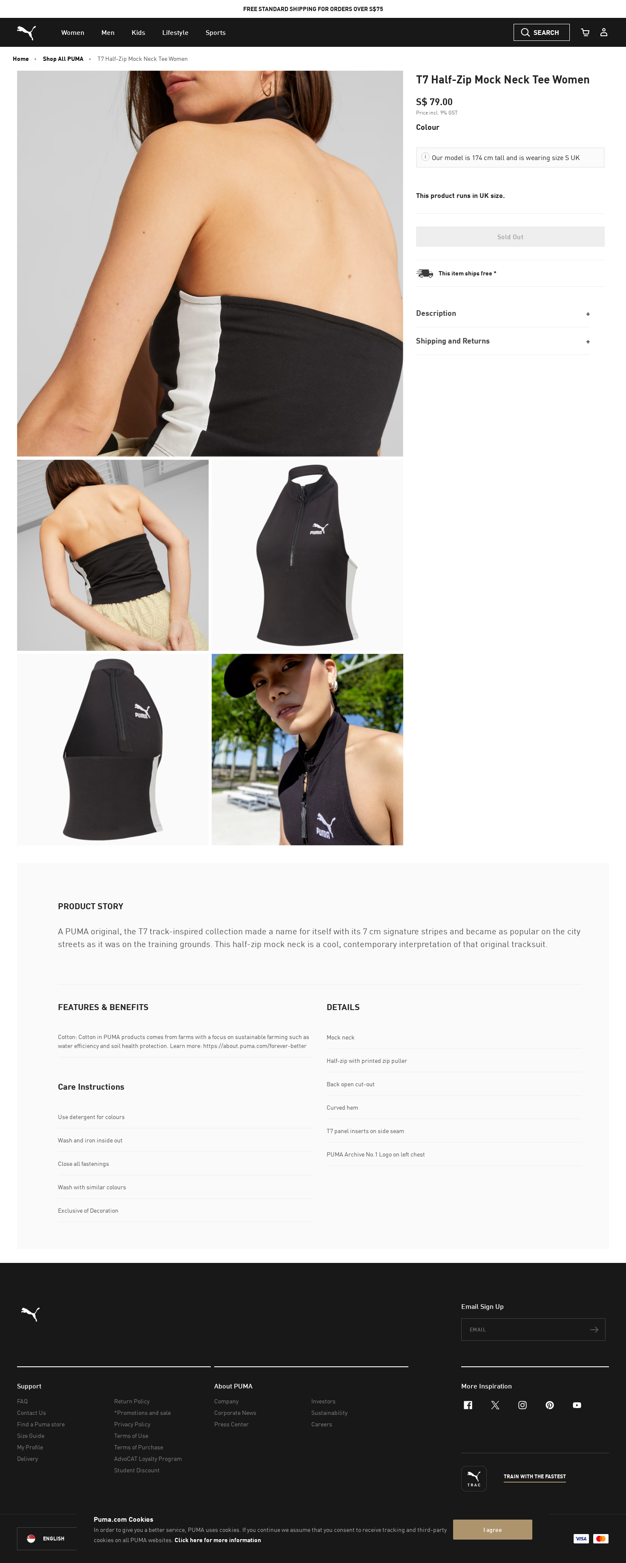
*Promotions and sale (142, 1412)
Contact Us (31, 1412)
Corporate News (235, 1412)
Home (21, 58)
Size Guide (30, 1435)
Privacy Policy (132, 1424)
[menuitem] (73, 32)
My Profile (30, 1447)
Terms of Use (131, 1435)
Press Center (231, 1424)
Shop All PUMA (63, 58)
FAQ (22, 1401)
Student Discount (137, 1470)
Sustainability (329, 1412)
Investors (323, 1401)
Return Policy (131, 1401)
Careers (321, 1424)
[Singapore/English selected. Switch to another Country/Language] (64, 1539)
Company (226, 1401)
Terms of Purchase (138, 1447)
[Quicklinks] (603, 32)
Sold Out (510, 236)
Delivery (27, 1458)
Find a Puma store (41, 1424)
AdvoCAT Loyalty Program (148, 1458)
